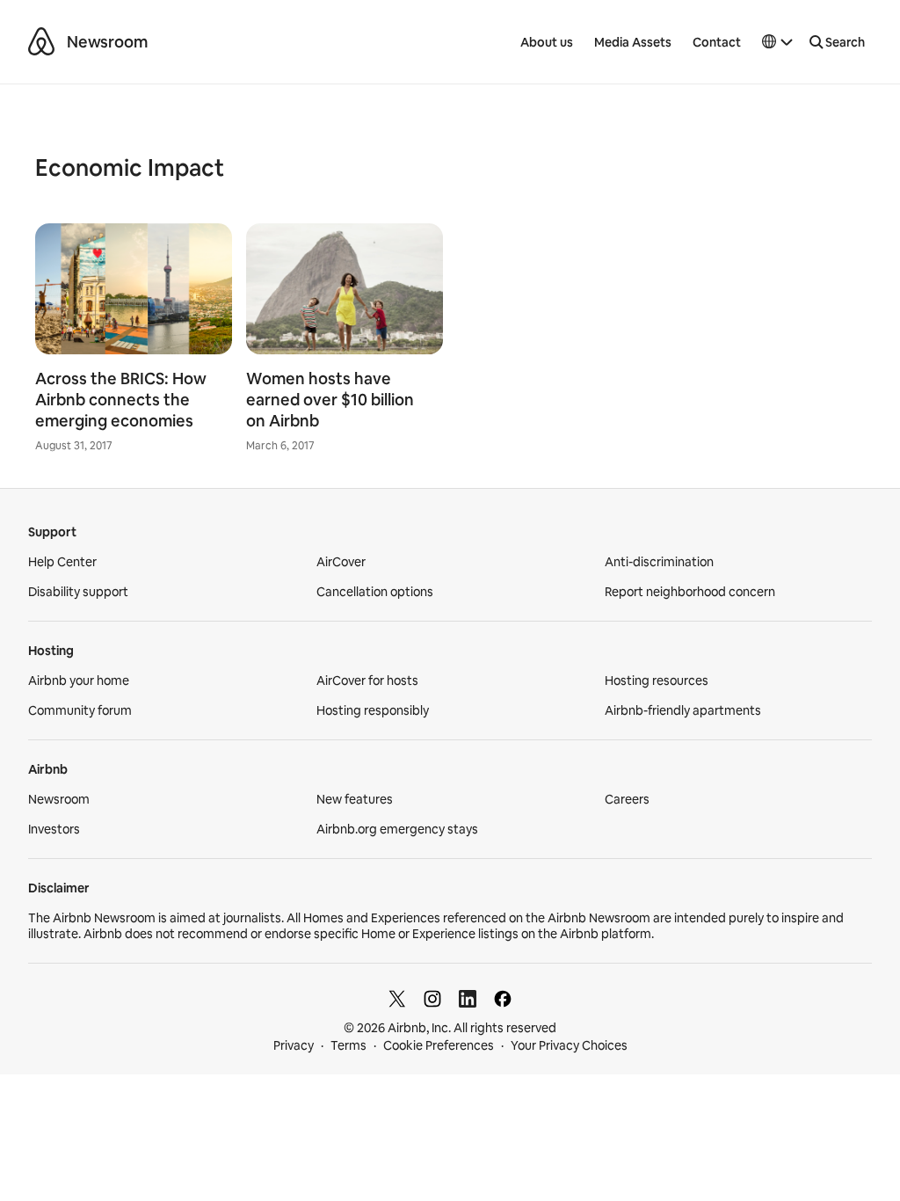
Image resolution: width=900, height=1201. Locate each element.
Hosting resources (656, 680)
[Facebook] (503, 999)
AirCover (341, 562)
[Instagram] (432, 999)
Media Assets (632, 42)
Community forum (80, 710)
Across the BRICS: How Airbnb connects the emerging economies (121, 399)
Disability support (78, 592)
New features (354, 799)
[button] (778, 42)
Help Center (62, 562)
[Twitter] (397, 999)
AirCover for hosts (367, 680)
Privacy (293, 1045)
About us (546, 42)
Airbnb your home (78, 680)
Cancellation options (374, 592)
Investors (54, 829)
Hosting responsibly (372, 710)
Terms (348, 1045)
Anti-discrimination (659, 562)
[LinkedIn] (468, 999)
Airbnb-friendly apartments (683, 710)
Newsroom (107, 42)
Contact (717, 42)
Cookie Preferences (438, 1045)
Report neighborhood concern (690, 592)
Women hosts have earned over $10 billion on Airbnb (330, 399)
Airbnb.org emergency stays (397, 829)
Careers (627, 799)
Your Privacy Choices (569, 1045)
